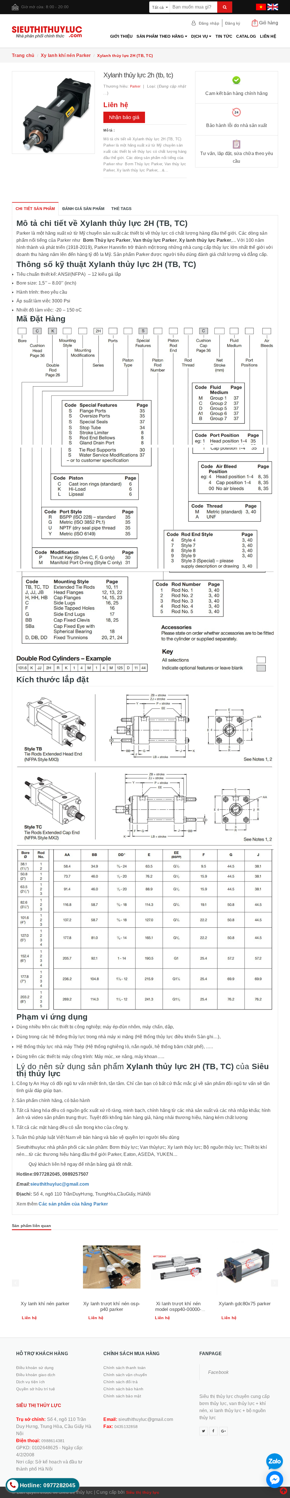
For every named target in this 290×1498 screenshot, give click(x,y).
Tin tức (224, 36)
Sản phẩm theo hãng (161, 36)
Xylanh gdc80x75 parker (245, 1303)
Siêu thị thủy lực (142, 1492)
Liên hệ (268, 36)
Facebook (218, 1372)
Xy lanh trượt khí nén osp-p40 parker (111, 1306)
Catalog (246, 36)
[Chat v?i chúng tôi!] (274, 1479)
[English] (272, 5)
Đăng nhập (209, 23)
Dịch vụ (200, 36)
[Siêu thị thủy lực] (53, 32)
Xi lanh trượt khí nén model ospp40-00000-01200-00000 (178, 1309)
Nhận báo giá (124, 117)
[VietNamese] (260, 5)
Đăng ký (232, 23)
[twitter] (204, 1431)
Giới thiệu (121, 36)
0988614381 (53, 1440)
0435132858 (126, 1426)
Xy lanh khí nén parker (45, 1303)
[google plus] (223, 1431)
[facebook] (214, 1431)
